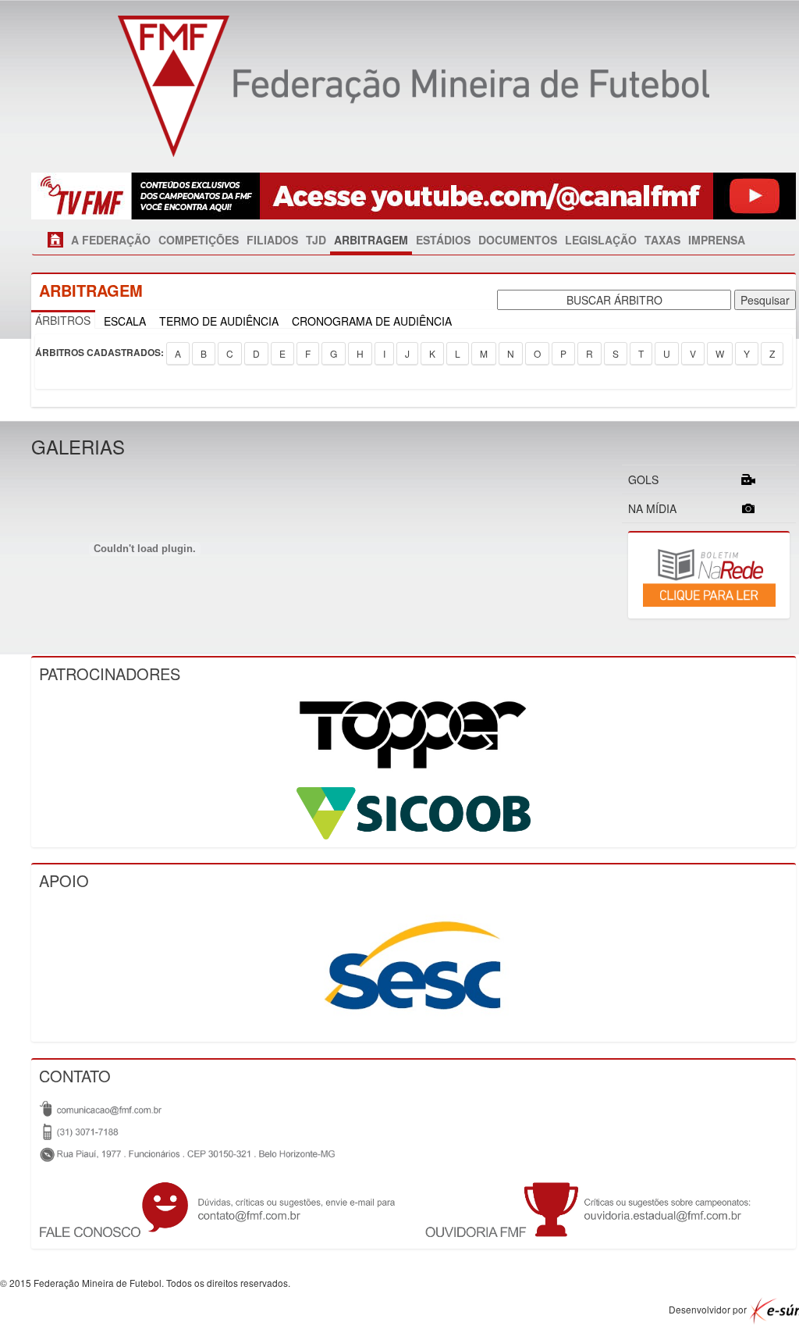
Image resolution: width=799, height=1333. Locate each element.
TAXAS (662, 240)
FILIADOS (272, 240)
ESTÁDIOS (443, 240)
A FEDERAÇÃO (111, 240)
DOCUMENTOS (517, 240)
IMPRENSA (716, 240)
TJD (316, 240)
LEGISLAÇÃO (601, 240)
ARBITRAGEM (371, 240)
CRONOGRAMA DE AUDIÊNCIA (372, 321)
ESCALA (125, 321)
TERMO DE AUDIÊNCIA (219, 321)
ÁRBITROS (63, 320)
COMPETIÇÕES (198, 240)
